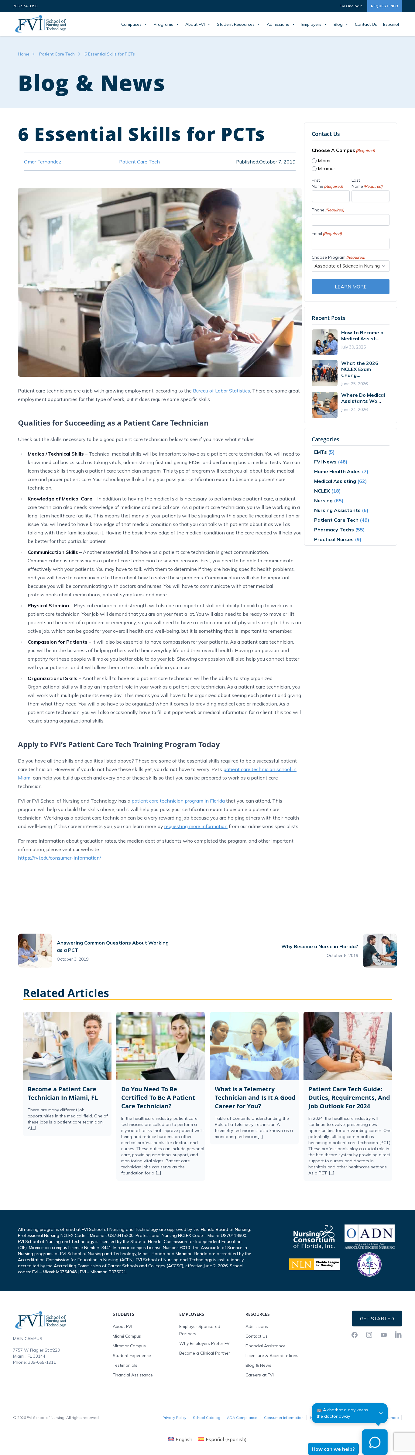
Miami (324, 160)
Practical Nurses (334, 539)
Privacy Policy (174, 1417)
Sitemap (391, 1417)
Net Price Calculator (327, 1417)
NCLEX (322, 491)
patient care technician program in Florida (178, 801)
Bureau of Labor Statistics (221, 391)
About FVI (195, 24)
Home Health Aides (337, 471)
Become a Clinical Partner (204, 1353)
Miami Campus (127, 1336)
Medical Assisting (335, 481)
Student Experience (132, 1355)
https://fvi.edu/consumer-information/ (59, 858)
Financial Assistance (133, 1375)
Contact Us (366, 24)
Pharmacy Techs (334, 530)
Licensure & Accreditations (271, 1355)
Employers (311, 24)
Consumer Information (284, 1417)
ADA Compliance (242, 1417)
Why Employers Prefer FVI (205, 1343)
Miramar (326, 168)
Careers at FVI (259, 1375)
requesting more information (196, 826)
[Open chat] (375, 1442)
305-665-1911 (42, 1362)
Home (23, 54)
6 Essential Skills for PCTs (109, 54)
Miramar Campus (129, 1346)
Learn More (351, 287)
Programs (163, 24)
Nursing (323, 500)
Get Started (377, 1318)
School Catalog (206, 1417)
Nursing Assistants (337, 510)
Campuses (131, 24)
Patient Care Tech (57, 54)
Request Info (384, 6)
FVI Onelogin (351, 6)
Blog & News (258, 1365)
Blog (338, 24)
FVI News (325, 462)
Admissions (278, 24)
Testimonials (125, 1365)
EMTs (320, 452)
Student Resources (236, 24)
